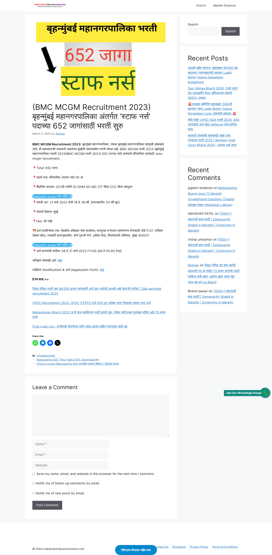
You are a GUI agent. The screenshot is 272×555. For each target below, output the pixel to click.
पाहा (60, 260)
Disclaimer (179, 547)
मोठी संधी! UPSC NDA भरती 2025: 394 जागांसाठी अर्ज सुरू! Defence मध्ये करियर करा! (213, 124)
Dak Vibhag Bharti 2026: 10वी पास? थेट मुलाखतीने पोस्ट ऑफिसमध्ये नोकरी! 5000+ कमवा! (213, 93)
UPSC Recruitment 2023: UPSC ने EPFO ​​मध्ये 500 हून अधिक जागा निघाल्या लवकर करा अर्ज (91, 303)
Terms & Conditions (225, 547)
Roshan (193, 265)
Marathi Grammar (224, 5)
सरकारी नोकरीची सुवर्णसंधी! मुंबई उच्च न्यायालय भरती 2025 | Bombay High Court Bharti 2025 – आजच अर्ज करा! (212, 140)
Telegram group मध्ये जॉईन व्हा (52, 196)
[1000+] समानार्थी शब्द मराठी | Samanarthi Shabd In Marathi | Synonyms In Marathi (212, 296)
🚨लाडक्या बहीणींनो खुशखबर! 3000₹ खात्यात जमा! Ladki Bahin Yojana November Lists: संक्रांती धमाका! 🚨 (212, 108)
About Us (144, 547)
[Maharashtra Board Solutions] (50, 5)
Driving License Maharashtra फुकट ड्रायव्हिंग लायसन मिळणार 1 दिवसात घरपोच (78, 363)
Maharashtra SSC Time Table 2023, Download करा (68, 359)
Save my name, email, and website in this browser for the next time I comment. (95, 474)
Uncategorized (46, 355)
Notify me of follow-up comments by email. (68, 483)
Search (193, 24)
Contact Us (161, 547)
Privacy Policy (199, 547)
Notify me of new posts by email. (60, 493)
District (201, 5)
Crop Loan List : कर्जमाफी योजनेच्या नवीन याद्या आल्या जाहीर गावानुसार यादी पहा (79, 326)
